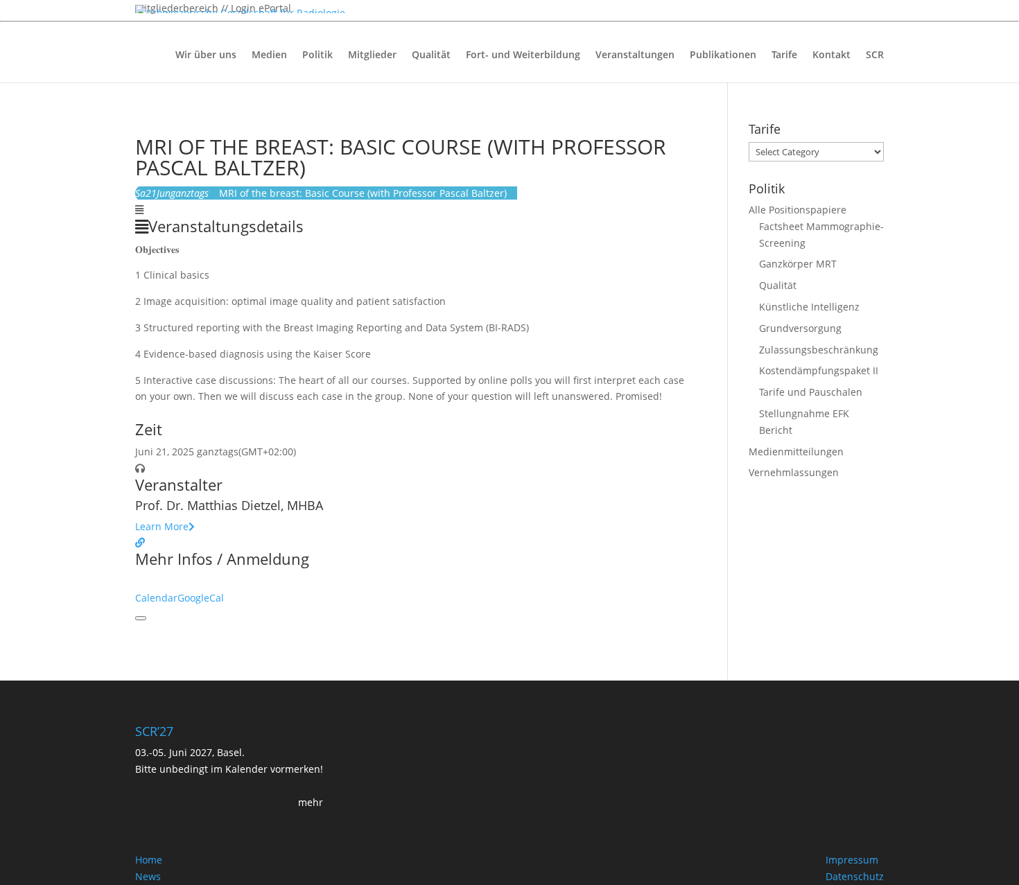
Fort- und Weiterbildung (523, 55)
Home (148, 859)
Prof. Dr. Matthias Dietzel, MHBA (229, 505)
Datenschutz (855, 876)
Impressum (852, 859)
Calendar (156, 597)
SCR (875, 55)
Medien (269, 55)
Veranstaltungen (634, 55)
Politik (317, 55)
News (148, 876)
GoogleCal (200, 597)
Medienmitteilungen (796, 451)
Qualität (431, 55)
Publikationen (723, 55)
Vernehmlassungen (794, 472)
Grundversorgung (800, 328)
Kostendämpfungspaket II (818, 370)
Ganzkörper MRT (798, 263)
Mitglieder (372, 55)
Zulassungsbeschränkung (818, 349)
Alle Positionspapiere (797, 209)
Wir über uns (205, 55)
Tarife (784, 55)
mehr (310, 802)
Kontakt (831, 55)
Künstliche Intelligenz (809, 306)
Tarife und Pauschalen (810, 391)
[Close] (140, 618)
